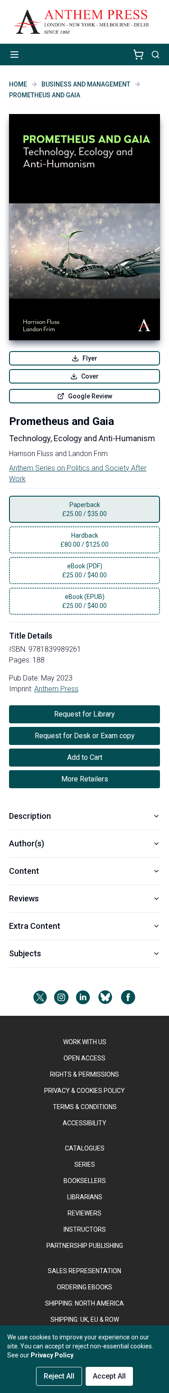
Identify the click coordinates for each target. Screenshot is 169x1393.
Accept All (109, 1376)
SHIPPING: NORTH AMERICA (84, 1303)
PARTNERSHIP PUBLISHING (84, 1245)
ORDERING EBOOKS (84, 1287)
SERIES (84, 1164)
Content (24, 871)
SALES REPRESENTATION (84, 1270)
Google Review (90, 396)
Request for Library (84, 714)
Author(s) (26, 843)
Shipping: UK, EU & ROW (84, 1319)
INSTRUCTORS (85, 1229)
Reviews (24, 898)
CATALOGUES (85, 1148)
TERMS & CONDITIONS (85, 1106)
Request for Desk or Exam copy (85, 735)
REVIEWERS (84, 1213)
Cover (90, 376)
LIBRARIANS (84, 1197)
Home (18, 84)
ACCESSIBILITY (84, 1123)
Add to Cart (84, 757)
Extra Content (34, 926)
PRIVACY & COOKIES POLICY (84, 1090)
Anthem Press (56, 689)
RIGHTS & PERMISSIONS (84, 1074)
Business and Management (85, 84)
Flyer (89, 358)
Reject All (59, 1376)
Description (30, 816)
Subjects (25, 953)
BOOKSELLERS (85, 1180)
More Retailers (84, 779)
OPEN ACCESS (84, 1058)
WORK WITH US (84, 1042)
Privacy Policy (52, 1355)
